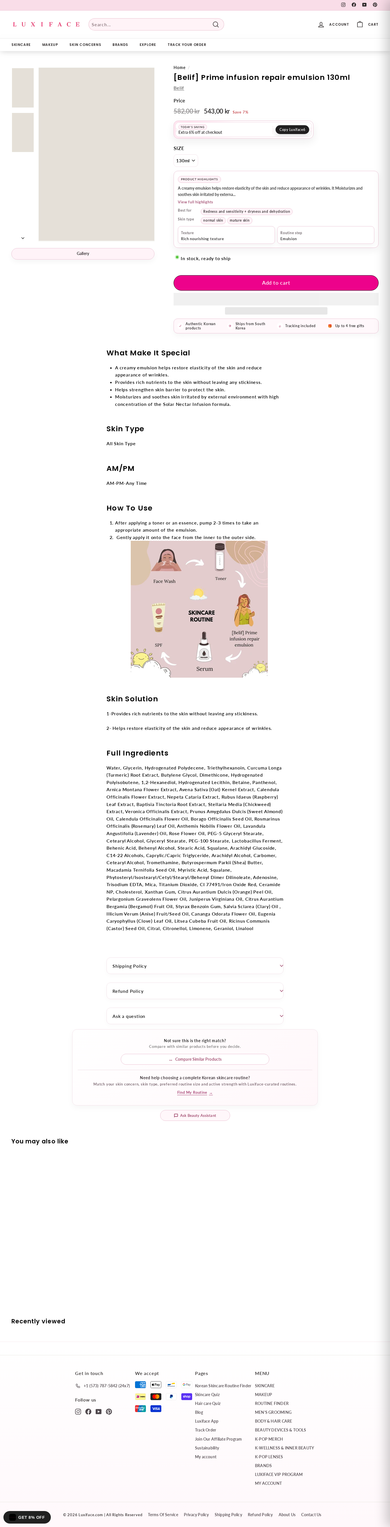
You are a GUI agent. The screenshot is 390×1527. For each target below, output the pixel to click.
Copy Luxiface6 (292, 129)
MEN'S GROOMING (273, 1412)
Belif (179, 87)
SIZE (179, 148)
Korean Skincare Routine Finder (223, 1385)
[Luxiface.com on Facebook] (88, 1411)
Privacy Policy (196, 1514)
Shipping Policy (129, 966)
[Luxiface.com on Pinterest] (109, 1411)
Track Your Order (187, 44)
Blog (199, 1412)
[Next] (22, 236)
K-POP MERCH (269, 1439)
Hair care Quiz (207, 1403)
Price (179, 101)
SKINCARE (21, 44)
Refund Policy (127, 991)
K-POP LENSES (269, 1456)
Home (179, 67)
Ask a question (128, 1016)
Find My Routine (195, 1092)
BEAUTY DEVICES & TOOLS (280, 1429)
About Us (287, 1514)
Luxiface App (207, 1421)
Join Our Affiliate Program (218, 1439)
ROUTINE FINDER (272, 1403)
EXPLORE (148, 44)
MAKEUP (50, 44)
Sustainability (207, 1447)
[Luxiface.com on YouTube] (99, 1411)
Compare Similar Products (198, 1059)
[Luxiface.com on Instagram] (78, 1411)
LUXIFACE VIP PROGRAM (279, 1474)
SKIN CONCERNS (85, 44)
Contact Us (311, 1514)
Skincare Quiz (207, 1394)
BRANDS (120, 44)
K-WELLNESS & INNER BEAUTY (284, 1447)
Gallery (83, 253)
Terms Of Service (163, 1514)
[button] (276, 299)
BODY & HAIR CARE (273, 1421)
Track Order (205, 1429)
